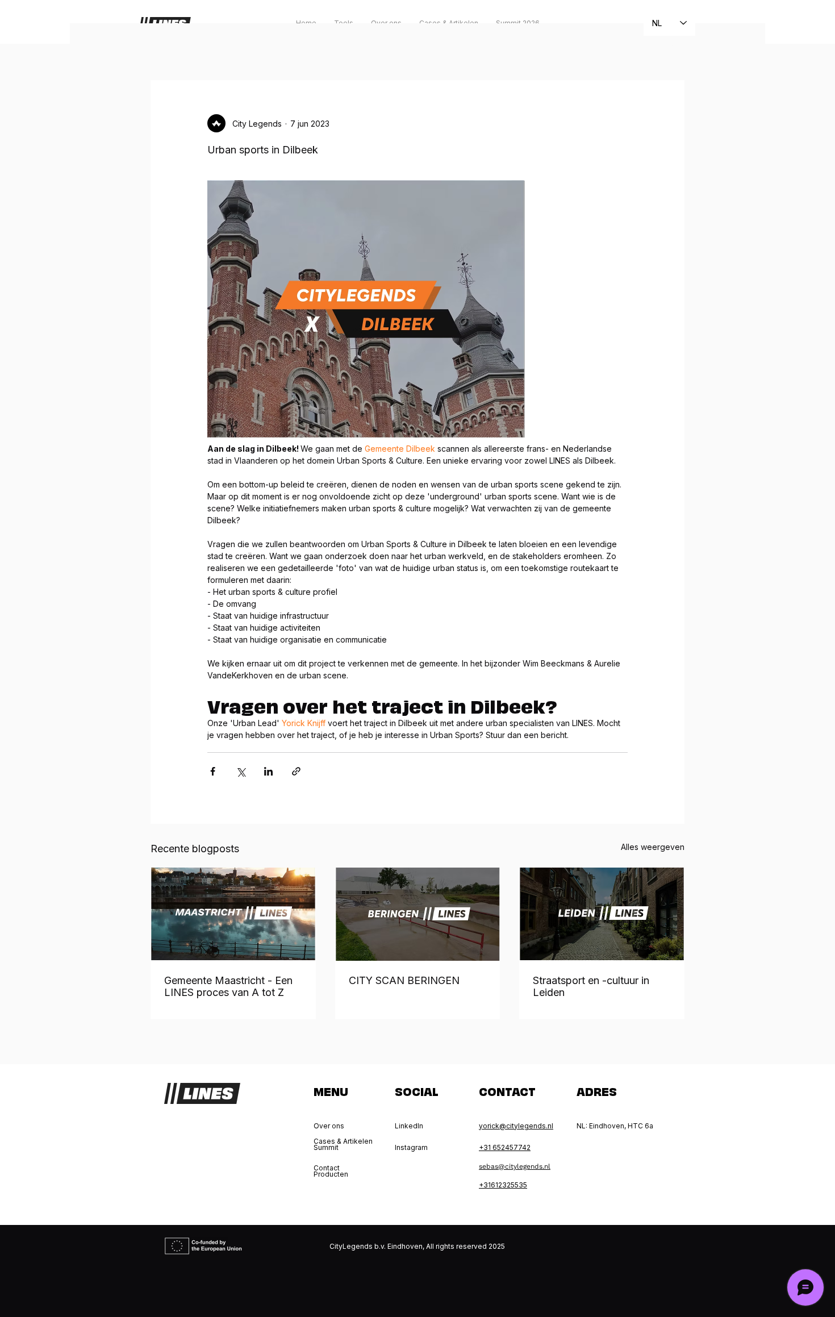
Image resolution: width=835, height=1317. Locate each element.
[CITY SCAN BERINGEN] (417, 914)
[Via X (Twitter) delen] (240, 771)
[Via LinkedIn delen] (268, 771)
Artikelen (241, 46)
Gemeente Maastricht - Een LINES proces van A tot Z (228, 986)
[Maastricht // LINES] (233, 914)
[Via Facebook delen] (212, 771)
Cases (292, 46)
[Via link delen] (296, 771)
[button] (670, 46)
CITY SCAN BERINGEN (404, 980)
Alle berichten (176, 46)
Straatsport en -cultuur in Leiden (591, 986)
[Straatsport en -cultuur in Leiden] (601, 914)
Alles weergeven (652, 847)
